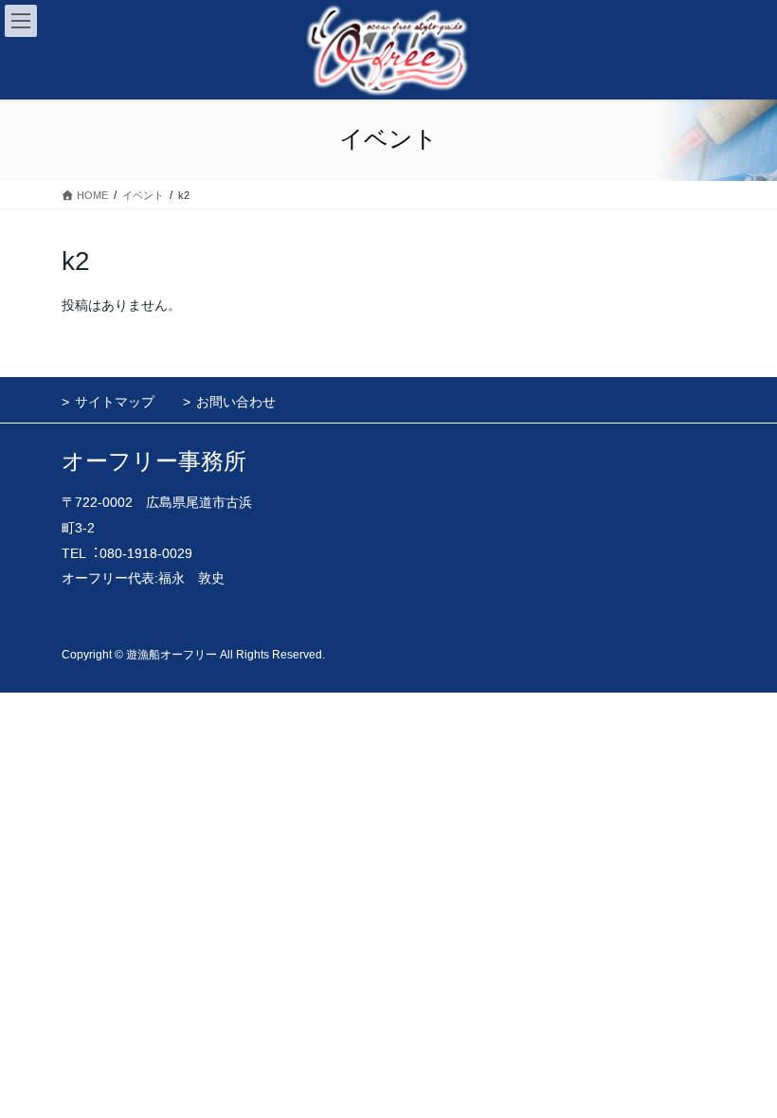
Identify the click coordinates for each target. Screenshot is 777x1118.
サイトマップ (114, 401)
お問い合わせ (236, 401)
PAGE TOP (741, 1068)
